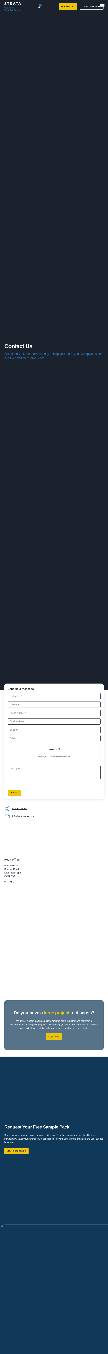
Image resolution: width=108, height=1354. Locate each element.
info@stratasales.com (23, 816)
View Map (9, 882)
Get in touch (54, 1036)
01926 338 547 (19, 808)
